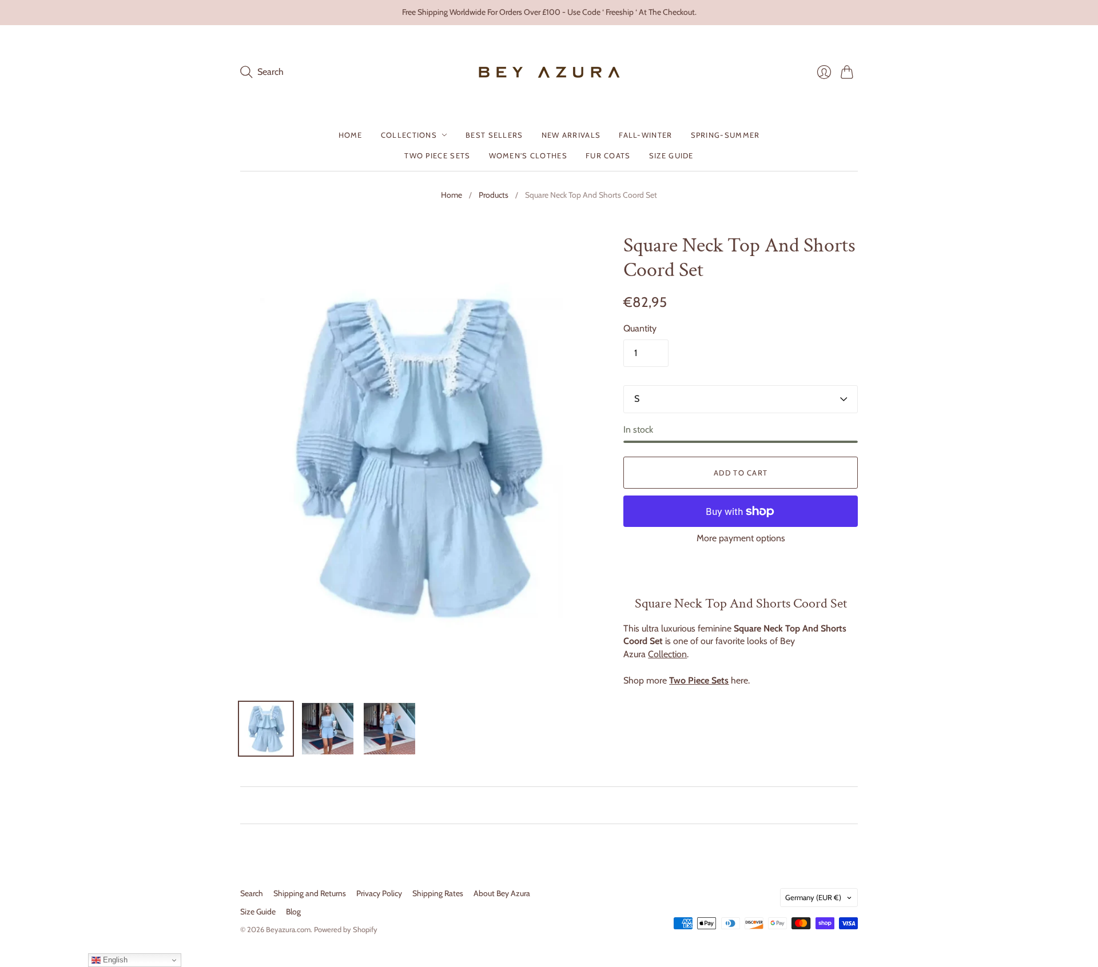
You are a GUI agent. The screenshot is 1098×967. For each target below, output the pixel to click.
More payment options (741, 538)
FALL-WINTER (645, 134)
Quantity (640, 328)
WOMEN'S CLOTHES (528, 155)
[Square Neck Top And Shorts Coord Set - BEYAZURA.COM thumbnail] (266, 728)
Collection (667, 654)
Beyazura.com (288, 929)
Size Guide (258, 911)
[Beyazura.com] (549, 72)
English (114, 960)
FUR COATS (608, 155)
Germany (813, 897)
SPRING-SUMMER (725, 134)
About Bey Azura (502, 893)
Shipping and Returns (309, 893)
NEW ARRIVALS (571, 134)
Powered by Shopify (345, 929)
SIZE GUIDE (671, 155)
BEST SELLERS (494, 134)
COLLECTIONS (409, 134)
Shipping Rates (437, 893)
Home (451, 195)
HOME (351, 134)
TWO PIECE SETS (437, 155)
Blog (293, 911)
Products (493, 195)
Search (251, 893)
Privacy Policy (379, 893)
